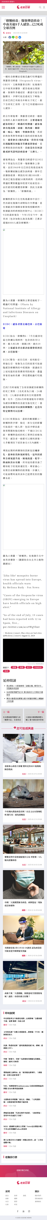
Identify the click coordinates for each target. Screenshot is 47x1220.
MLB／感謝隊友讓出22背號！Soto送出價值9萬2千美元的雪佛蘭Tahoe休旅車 (22, 1127)
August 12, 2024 (28, 635)
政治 (24, 1001)
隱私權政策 (39, 1198)
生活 (24, 774)
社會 (7, 1204)
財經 (15, 1195)
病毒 (21, 667)
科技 (15, 1204)
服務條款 (38, 1201)
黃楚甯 (8, 33)
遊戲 (24, 1195)
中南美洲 (37, 667)
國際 (23, 910)
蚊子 (29, 667)
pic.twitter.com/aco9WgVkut (21, 626)
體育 (15, 1201)
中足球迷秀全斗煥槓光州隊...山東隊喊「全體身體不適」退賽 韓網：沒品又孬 (22, 1019)
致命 (6, 671)
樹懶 (14, 667)
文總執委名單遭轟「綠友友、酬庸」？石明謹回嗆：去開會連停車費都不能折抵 (21, 1100)
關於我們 (38, 1195)
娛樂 (7, 1198)
